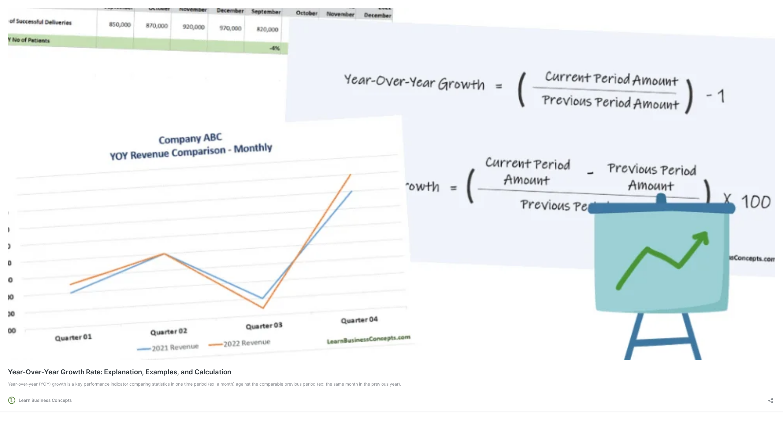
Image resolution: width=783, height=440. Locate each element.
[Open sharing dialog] (770, 398)
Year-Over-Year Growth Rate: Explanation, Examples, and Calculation (119, 372)
